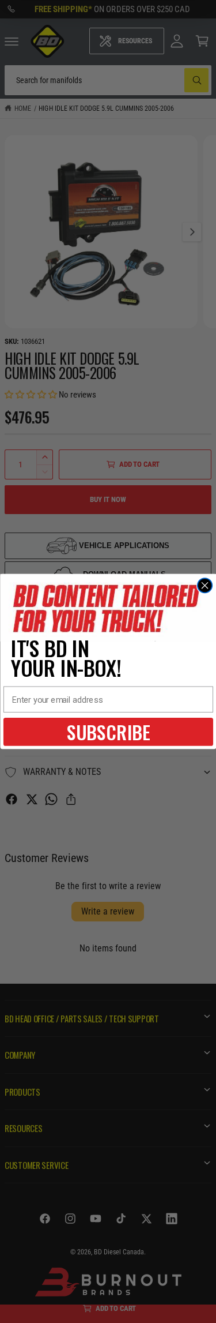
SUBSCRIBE (108, 731)
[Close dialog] (204, 585)
